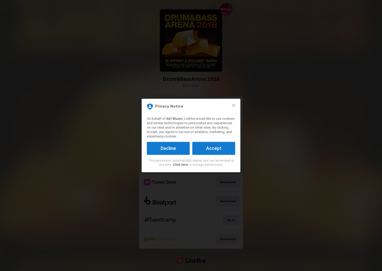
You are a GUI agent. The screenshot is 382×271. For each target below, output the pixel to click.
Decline (168, 148)
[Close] (233, 105)
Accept (213, 148)
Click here (180, 165)
